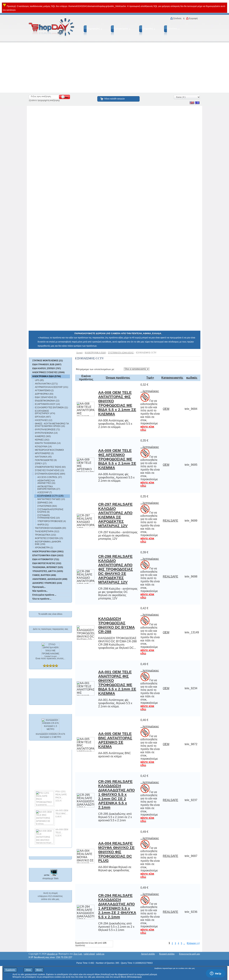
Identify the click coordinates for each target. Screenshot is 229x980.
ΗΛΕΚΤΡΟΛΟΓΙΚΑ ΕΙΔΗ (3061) (48, 551)
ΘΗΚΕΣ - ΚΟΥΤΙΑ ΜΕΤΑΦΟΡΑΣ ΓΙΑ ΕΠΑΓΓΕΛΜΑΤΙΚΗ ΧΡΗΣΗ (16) (52, 424)
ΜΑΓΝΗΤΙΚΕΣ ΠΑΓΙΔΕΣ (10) (51, 499)
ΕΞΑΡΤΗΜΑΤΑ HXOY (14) (47, 404)
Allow (28, 970)
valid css (100, 953)
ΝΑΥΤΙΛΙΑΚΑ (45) (43, 457)
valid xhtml (89, 953)
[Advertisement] (107, 67)
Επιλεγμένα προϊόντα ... (44, 595)
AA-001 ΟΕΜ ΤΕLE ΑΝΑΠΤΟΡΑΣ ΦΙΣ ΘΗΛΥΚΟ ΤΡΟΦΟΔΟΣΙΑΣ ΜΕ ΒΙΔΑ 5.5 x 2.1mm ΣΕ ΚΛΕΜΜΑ (117, 682)
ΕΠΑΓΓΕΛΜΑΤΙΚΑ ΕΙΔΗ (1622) (47, 555)
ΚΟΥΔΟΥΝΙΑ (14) (43, 446)
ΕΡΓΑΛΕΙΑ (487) (43, 417)
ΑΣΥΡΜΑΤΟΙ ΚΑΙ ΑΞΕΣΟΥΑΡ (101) (51, 387)
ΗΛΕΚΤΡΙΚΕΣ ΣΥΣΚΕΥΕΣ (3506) (48, 372)
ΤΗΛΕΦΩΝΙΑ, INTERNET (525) (47, 567)
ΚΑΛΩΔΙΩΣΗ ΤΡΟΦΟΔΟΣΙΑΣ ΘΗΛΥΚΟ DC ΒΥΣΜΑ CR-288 (116, 625)
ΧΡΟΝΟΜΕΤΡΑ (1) (44, 547)
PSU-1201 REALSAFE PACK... (61, 791)
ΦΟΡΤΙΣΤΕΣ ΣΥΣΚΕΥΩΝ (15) (49, 538)
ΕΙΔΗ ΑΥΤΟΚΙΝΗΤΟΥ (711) (45, 559)
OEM (166, 408)
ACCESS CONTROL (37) (49, 477)
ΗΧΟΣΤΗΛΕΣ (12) (43, 420)
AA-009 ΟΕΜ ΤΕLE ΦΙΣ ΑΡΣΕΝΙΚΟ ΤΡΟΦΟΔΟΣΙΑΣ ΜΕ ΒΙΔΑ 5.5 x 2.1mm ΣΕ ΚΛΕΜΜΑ (117, 459)
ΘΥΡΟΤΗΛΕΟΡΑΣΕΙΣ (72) (47, 429)
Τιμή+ (150, 377)
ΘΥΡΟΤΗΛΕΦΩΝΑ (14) (46, 433)
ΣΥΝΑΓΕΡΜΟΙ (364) (47, 506)
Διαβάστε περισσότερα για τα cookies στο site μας (174, 968)
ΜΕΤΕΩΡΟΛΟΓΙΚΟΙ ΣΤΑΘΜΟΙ (49, 450)
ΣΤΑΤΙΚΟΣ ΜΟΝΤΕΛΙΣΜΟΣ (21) (47, 360)
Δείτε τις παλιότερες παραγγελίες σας (50, 629)
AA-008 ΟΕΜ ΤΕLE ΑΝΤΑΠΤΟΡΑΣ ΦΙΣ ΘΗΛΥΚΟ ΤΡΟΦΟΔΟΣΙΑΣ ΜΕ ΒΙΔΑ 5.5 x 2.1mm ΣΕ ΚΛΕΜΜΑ (117, 403)
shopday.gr (52, 953)
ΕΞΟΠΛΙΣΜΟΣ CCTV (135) (50, 496)
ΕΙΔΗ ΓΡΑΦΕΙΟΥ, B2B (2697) (46, 364)
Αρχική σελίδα (148, 953)
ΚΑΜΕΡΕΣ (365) (43, 436)
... (184, 943)
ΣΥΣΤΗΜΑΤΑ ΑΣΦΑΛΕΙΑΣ (121, 352)
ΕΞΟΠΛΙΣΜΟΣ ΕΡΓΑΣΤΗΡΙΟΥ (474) (45, 412)
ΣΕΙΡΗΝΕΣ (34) (44, 502)
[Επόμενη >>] (193, 943)
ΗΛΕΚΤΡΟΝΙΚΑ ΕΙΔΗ (95, 352)
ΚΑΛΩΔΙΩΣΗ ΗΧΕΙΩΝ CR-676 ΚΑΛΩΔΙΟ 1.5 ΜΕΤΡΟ (50, 732)
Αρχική (79, 352)
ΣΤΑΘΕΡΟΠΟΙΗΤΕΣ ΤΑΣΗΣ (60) (50, 467)
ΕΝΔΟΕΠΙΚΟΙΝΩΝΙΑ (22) (47, 400)
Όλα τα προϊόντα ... (41, 599)
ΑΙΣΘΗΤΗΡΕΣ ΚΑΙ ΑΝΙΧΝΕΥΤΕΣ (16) (46, 481)
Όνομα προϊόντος (118, 377)
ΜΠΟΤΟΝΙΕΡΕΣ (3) (44, 453)
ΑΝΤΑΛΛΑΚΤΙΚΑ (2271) (46, 383)
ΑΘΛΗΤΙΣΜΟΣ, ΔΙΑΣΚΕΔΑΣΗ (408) (49, 579)
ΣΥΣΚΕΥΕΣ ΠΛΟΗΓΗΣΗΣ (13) (49, 470)
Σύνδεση (177, 18)
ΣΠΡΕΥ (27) (41, 463)
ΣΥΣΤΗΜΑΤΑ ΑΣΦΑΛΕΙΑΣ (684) (50, 474)
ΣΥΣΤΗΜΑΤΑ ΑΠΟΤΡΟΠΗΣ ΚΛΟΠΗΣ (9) (50, 510)
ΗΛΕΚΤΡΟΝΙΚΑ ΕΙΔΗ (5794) (46, 376)
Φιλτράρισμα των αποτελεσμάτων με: (95, 369)
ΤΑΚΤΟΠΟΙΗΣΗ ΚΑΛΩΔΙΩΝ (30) (50, 528)
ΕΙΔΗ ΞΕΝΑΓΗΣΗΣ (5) (46, 397)
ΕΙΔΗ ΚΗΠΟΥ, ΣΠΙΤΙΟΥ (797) (46, 368)
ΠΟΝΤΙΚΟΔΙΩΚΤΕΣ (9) (46, 460)
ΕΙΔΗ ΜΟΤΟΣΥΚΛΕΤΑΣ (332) (46, 563)
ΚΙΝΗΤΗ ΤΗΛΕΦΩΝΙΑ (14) (48, 443)
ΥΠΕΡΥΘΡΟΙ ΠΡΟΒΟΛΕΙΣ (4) (51, 521)
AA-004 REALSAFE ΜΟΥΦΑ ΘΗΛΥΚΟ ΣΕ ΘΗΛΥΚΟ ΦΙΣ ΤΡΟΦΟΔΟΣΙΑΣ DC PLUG (116, 851)
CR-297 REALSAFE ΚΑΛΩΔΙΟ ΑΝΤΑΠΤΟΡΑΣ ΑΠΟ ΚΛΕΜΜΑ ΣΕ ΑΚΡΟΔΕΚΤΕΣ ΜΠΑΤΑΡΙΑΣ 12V (115, 515)
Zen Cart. (78, 953)
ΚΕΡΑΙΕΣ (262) (42, 440)
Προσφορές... (39, 587)
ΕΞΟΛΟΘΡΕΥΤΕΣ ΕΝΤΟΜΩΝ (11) (51, 407)
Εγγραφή (193, 18)
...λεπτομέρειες (149, 391)
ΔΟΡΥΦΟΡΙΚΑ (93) (44, 394)
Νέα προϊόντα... (40, 591)
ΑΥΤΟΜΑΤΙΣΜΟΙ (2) (44, 390)
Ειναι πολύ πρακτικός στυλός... (50, 658)
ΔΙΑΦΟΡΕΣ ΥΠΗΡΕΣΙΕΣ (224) (47, 583)
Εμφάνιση (10, 970)
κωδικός (191, 377)
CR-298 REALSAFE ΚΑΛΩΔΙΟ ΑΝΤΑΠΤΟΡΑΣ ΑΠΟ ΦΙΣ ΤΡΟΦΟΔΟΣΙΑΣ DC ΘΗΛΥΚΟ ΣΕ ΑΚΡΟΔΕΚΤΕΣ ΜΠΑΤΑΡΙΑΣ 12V (115, 569)
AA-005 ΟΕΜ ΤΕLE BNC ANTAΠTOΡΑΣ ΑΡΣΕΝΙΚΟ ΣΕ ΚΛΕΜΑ (115, 740)
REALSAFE (170, 520)
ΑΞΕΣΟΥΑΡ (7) (44, 492)
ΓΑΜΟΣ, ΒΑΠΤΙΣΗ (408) (44, 575)
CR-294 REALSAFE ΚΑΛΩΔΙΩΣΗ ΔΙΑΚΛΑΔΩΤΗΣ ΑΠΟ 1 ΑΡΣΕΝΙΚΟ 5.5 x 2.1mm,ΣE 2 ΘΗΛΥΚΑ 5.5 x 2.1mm (117, 906)
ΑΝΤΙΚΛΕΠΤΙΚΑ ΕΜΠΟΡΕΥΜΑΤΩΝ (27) (48, 487)
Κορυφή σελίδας (167, 953)
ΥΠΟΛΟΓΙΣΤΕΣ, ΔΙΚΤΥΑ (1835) (47, 571)
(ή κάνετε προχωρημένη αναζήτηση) (44, 100)
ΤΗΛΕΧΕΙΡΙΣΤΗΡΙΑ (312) (47, 531)
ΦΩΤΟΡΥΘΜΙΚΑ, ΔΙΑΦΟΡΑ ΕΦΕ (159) (48, 542)
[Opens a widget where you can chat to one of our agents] (215, 973)
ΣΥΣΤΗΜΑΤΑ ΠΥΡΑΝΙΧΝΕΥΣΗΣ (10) (48, 516)
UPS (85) (39, 380)
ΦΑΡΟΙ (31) (43, 524)
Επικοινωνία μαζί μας (189, 953)
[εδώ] (45, 354)
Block (39, 970)
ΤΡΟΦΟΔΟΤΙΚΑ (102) (45, 535)
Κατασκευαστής (172, 377)
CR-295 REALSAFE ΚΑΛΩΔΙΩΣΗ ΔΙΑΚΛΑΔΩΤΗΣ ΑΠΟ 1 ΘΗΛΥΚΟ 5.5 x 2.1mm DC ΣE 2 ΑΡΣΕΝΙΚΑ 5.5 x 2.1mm (116, 794)
